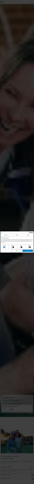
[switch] (13, 247)
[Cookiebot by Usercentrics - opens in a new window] (29, 232)
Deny (17, 250)
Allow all (27, 250)
